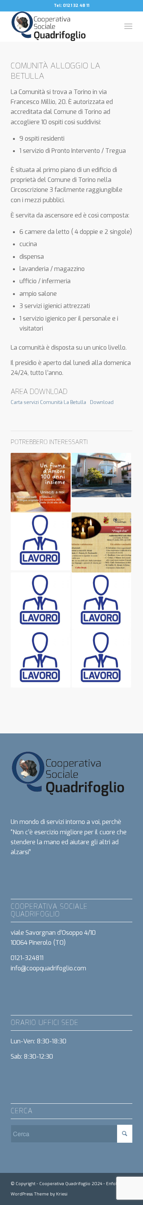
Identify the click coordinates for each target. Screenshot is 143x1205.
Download (102, 402)
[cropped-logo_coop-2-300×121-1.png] (59, 26)
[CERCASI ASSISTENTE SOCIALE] (40, 541)
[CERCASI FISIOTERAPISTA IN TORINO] (101, 601)
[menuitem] (128, 26)
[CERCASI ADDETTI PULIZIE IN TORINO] (40, 601)
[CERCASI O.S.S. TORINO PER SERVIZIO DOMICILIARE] (101, 659)
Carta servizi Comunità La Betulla (48, 402)
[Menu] (128, 26)
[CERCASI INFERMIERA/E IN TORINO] (40, 659)
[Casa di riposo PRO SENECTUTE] (101, 475)
